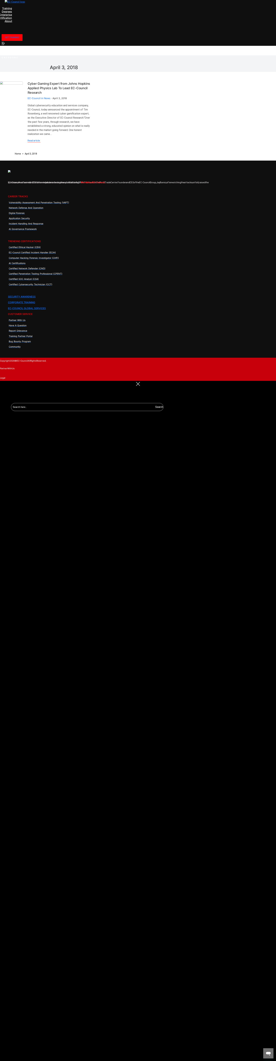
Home (18, 153)
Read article (34, 140)
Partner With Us (7, 368)
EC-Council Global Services (27, 308)
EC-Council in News (39, 98)
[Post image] (11, 92)
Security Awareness (22, 296)
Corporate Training (21, 302)
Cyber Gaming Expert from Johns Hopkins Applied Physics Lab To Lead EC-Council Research (59, 88)
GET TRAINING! (12, 37)
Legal (2, 378)
